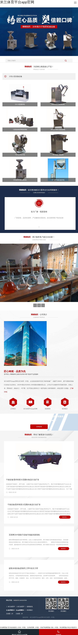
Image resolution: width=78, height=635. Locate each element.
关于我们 (11, 610)
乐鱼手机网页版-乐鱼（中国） (49, 627)
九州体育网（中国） (33, 627)
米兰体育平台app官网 (17, 2)
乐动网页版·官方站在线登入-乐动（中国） (13, 627)
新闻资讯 (30, 606)
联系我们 (30, 610)
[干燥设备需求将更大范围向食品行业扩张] (39, 458)
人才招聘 (20, 610)
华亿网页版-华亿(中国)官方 (68, 627)
